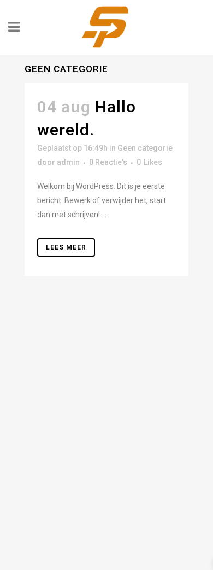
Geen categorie (145, 148)
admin (68, 162)
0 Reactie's (108, 162)
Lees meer (66, 247)
